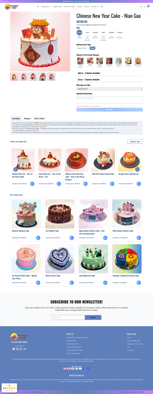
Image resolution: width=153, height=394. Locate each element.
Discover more (135, 141)
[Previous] (46, 1)
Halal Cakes (76, 381)
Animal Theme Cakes (136, 379)
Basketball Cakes (93, 379)
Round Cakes (25, 379)
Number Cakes (61, 379)
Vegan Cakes (71, 379)
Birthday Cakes (15, 379)
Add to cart (109, 110)
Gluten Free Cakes (66, 381)
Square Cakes (34, 379)
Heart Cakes (44, 379)
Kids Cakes (114, 379)
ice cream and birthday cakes (84, 361)
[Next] (106, 1)
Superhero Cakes (81, 379)
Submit (93, 317)
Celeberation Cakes (87, 381)
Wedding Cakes (123, 379)
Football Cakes (105, 379)
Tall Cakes (52, 379)
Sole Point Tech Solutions (135, 392)
